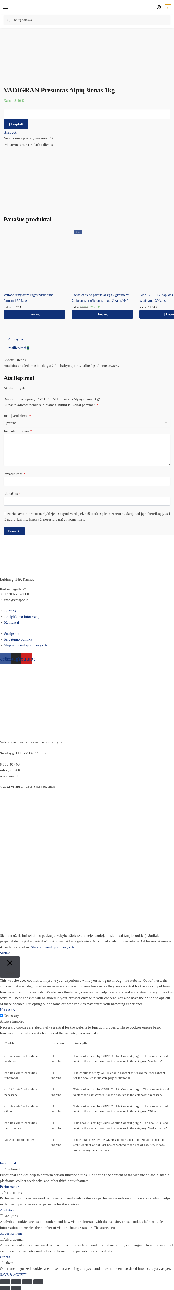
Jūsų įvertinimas (17, 416)
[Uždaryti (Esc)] (5, 1281)
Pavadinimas (14, 474)
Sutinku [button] (6, 953)
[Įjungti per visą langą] (27, 1281)
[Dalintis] (16, 1281)
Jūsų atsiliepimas (18, 431)
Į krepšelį (16, 124)
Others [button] (5, 1257)
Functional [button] (8, 1163)
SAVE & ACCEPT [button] (13, 1275)
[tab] (89, 339)
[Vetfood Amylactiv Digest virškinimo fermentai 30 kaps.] (34, 258)
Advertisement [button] (11, 1233)
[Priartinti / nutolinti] (38, 1281)
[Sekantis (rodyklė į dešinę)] (16, 1288)
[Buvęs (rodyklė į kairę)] (5, 1288)
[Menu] (9, 7)
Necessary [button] (7, 1010)
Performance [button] (9, 1187)
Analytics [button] (7, 1210)
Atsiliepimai (18, 348)
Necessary (11, 1016)
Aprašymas (16, 339)
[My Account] (158, 7)
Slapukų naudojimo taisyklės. (53, 947)
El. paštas (12, 494)
